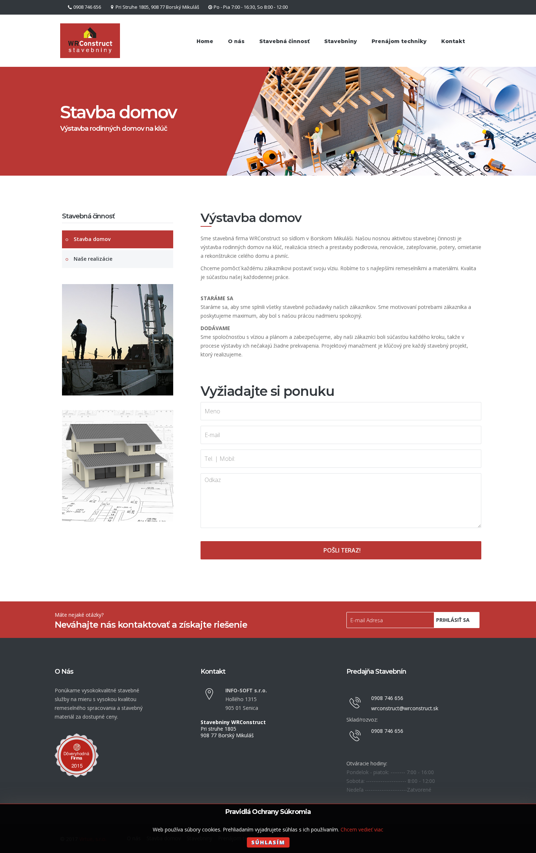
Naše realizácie (93, 258)
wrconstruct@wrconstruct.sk (404, 708)
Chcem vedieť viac (362, 829)
